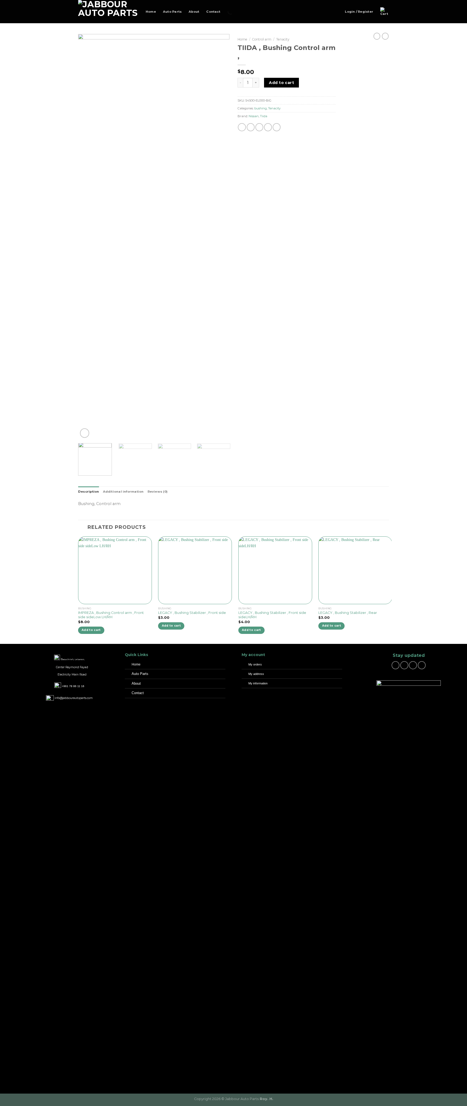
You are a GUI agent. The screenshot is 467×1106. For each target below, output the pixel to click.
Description (88, 491)
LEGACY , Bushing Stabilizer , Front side (192, 613)
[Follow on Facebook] (395, 665)
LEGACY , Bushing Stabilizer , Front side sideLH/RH (272, 615)
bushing (260, 108)
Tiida (263, 116)
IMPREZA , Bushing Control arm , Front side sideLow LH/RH (111, 615)
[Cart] (384, 12)
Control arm (261, 39)
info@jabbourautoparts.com (74, 698)
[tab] (88, 491)
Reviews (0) (158, 491)
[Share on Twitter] (251, 127)
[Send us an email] (413, 665)
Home (151, 12)
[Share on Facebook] (242, 127)
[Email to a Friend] (259, 127)
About (194, 12)
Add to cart (281, 82)
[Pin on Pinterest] (268, 127)
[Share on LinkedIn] (277, 127)
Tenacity (282, 39)
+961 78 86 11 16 (73, 686)
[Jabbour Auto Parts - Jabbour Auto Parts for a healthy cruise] (108, 11)
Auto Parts (172, 12)
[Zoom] (84, 433)
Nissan (254, 116)
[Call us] (422, 665)
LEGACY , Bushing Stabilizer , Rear (347, 613)
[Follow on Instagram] (404, 665)
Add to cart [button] (91, 630)
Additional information (123, 491)
